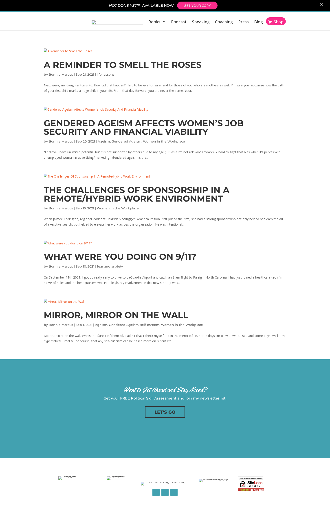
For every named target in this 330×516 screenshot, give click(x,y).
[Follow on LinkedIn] (165, 492)
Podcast (179, 21)
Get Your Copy (197, 5)
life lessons (105, 74)
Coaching (224, 21)
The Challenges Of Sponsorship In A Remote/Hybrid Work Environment (136, 194)
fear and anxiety (110, 266)
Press (243, 21)
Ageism (104, 141)
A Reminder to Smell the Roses (123, 64)
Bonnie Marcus (61, 74)
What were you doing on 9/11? (120, 256)
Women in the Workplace (164, 141)
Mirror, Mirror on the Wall (116, 315)
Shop (279, 21)
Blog (258, 21)
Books (154, 21)
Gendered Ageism (126, 141)
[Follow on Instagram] (174, 492)
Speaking (201, 21)
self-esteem (149, 325)
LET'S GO (165, 412)
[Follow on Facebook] (156, 492)
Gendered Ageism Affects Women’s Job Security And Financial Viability (144, 127)
